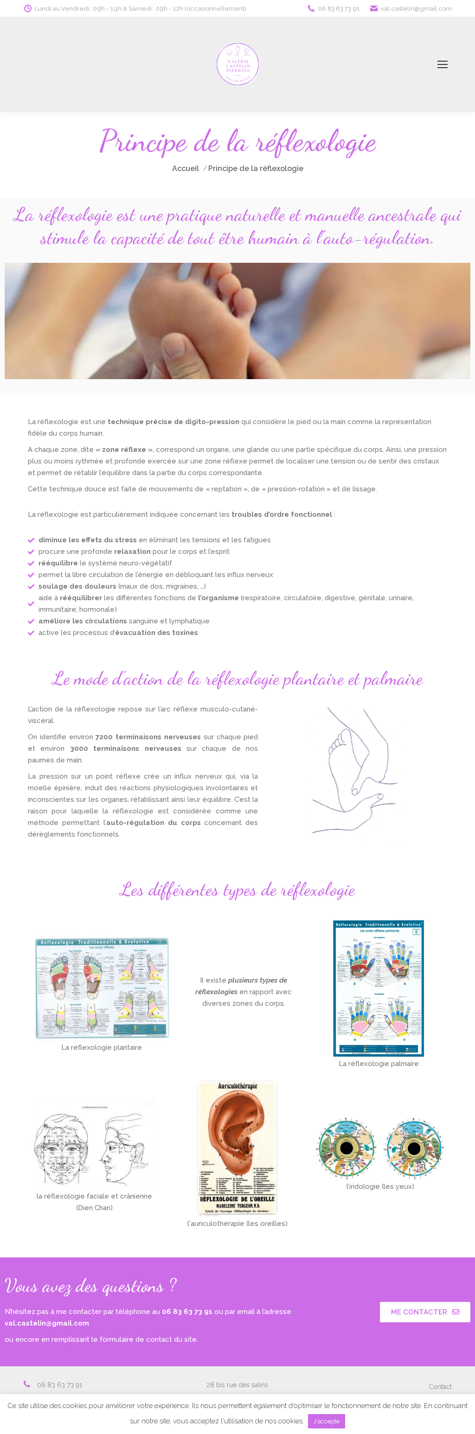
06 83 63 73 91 (339, 8)
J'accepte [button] (327, 1421)
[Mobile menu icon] (442, 64)
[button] (425, 1312)
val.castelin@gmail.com (416, 8)
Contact (440, 1386)
